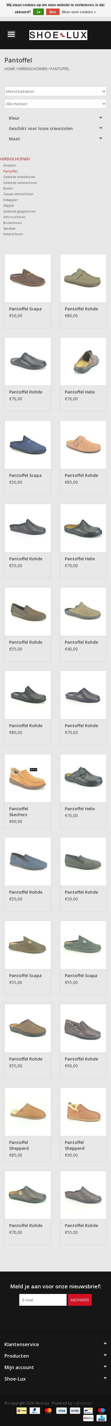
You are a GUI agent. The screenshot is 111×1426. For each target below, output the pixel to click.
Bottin (8, 188)
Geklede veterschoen (20, 182)
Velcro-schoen (14, 217)
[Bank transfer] (74, 1410)
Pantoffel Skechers (18, 811)
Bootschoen (12, 222)
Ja (38, 12)
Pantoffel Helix (80, 392)
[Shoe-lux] (67, 34)
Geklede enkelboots (19, 176)
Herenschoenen (32, 68)
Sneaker (9, 165)
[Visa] (60, 1410)
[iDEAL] (21, 1410)
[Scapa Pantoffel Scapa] (27, 278)
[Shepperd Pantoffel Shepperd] (27, 1111)
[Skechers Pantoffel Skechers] (27, 778)
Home (9, 68)
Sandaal (9, 228)
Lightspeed (82, 1403)
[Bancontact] (87, 1410)
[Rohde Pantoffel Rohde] (83, 278)
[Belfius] (87, 1417)
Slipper (9, 205)
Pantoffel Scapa (25, 309)
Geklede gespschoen (19, 211)
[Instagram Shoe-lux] (61, 1318)
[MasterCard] (47, 1410)
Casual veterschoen (18, 194)
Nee (52, 12)
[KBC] (100, 1417)
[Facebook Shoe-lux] (50, 1318)
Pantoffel (60, 68)
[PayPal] (34, 1410)
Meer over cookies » (79, 12)
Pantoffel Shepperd (19, 1145)
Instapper (10, 199)
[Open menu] (11, 34)
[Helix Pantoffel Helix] (83, 361)
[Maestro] (100, 1410)
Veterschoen (13, 234)
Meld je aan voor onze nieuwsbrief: (55, 1286)
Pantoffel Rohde (81, 309)
